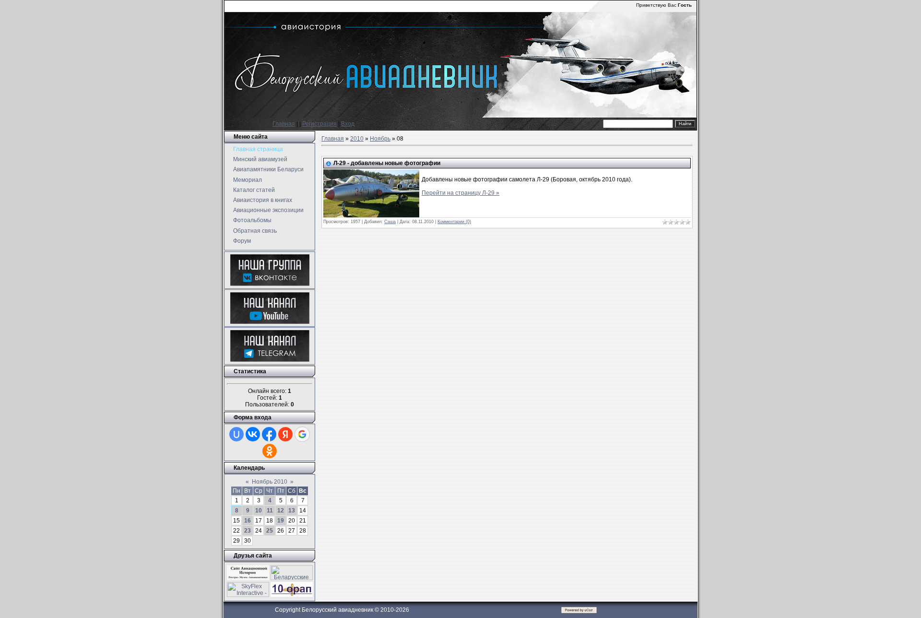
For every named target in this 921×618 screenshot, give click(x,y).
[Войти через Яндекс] (285, 434)
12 (280, 510)
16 (247, 520)
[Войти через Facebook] (269, 434)
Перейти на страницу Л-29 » (460, 193)
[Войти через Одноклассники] (269, 451)
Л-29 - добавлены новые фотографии (386, 163)
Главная (283, 123)
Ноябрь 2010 (269, 481)
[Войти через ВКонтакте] (253, 434)
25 (269, 530)
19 (280, 520)
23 (247, 530)
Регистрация (319, 123)
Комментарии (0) (454, 221)
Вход (347, 123)
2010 (357, 138)
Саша (390, 221)
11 (270, 510)
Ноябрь (380, 138)
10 (258, 510)
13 (291, 510)
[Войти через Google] (302, 434)
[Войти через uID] (236, 434)
